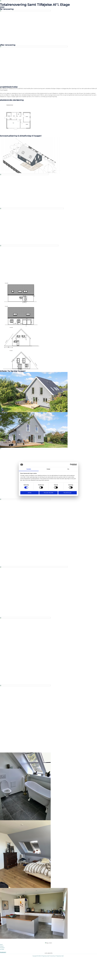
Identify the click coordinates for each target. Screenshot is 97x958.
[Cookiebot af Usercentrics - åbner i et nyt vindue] (71, 465)
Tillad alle (67, 492)
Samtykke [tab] (28, 469)
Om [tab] (68, 469)
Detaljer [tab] (48, 469)
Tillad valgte (48, 492)
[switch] (41, 487)
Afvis (29, 492)
